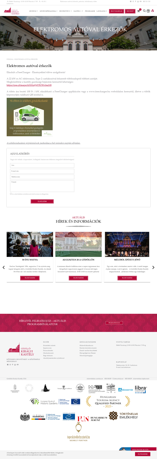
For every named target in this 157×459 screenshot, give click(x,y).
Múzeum (33, 11)
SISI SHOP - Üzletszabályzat (113, 379)
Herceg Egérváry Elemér (88, 353)
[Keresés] (144, 11)
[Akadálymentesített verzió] (148, 11)
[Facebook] (131, 1)
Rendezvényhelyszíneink (88, 348)
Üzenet (12, 181)
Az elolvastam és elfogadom (30, 194)
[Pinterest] (135, 1)
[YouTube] (138, 1)
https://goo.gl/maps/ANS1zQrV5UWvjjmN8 (29, 85)
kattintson (127, 367)
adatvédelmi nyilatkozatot (23, 194)
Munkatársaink (48, 353)
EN (147, 1)
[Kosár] (139, 11)
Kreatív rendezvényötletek (88, 350)
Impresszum (47, 348)
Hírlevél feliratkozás (86, 345)
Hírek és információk (78, 222)
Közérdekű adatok (49, 345)
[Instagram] (133, 1)
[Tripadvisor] (140, 1)
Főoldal (10, 59)
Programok (90, 11)
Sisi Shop (130, 11)
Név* (12, 164)
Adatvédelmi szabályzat (95, 379)
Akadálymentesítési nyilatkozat (53, 358)
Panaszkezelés (48, 350)
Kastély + (78, 11)
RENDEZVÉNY (64, 11)
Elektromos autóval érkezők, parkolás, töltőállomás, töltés (78, 1)
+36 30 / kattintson (131, 365)
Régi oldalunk (48, 356)
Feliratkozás (114, 323)
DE (149, 1)
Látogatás (101, 11)
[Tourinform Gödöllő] (152, 11)
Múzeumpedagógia (48, 11)
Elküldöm (42, 201)
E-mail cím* (14, 170)
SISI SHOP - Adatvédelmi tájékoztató (137, 379)
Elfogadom (142, 454)
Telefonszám (14, 176)
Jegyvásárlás (116, 11)
